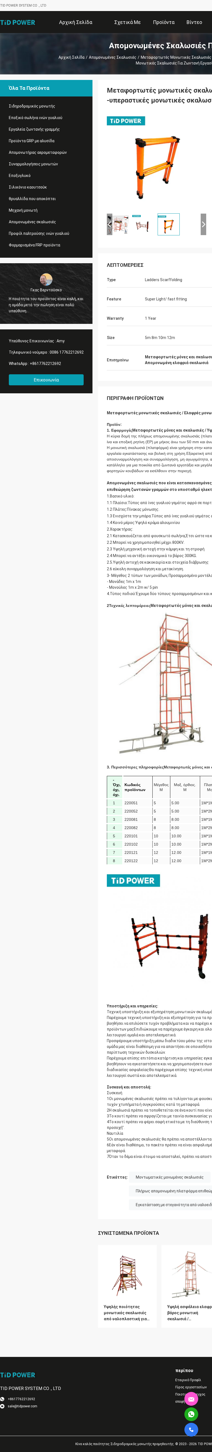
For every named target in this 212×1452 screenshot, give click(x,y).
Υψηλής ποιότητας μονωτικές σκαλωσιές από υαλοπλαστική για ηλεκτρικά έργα (125, 1313)
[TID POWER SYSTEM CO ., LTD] (18, 22)
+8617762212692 (45, 363)
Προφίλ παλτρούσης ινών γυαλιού (39, 233)
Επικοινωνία (46, 380)
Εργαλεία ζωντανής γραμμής (34, 129)
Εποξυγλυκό (20, 175)
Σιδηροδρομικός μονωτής (32, 106)
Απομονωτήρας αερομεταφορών (38, 152)
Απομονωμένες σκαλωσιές (112, 57)
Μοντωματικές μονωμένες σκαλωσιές (170, 1177)
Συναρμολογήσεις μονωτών (33, 164)
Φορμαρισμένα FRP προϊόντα (34, 245)
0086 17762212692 (67, 352)
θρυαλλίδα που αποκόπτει (32, 199)
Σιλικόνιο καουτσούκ (28, 187)
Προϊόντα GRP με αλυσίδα (31, 141)
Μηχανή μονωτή (23, 210)
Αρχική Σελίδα (71, 57)
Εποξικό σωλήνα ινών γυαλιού (35, 117)
